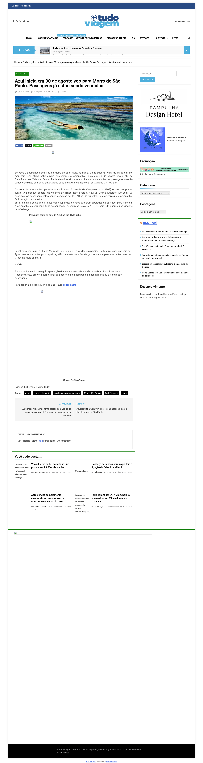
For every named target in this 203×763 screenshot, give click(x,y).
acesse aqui (69, 284)
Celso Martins (23, 91)
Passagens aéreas (116, 38)
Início (29, 38)
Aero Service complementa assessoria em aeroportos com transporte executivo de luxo (48, 498)
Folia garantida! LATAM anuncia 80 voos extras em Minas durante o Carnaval (111, 498)
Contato (160, 38)
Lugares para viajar (48, 37)
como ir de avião (42, 393)
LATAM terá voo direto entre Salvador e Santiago (77, 48)
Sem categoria (22, 74)
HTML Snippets (91, 762)
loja (132, 38)
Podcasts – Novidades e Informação (82, 38)
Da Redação (99, 506)
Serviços (144, 38)
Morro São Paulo (92, 393)
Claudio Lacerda (40, 506)
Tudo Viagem (111, 393)
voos (124, 393)
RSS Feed (150, 223)
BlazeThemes (63, 752)
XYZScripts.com (111, 762)
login (40, 440)
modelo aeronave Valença (67, 393)
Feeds (175, 38)
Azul (27, 393)
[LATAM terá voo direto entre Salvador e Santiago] (45, 52)
